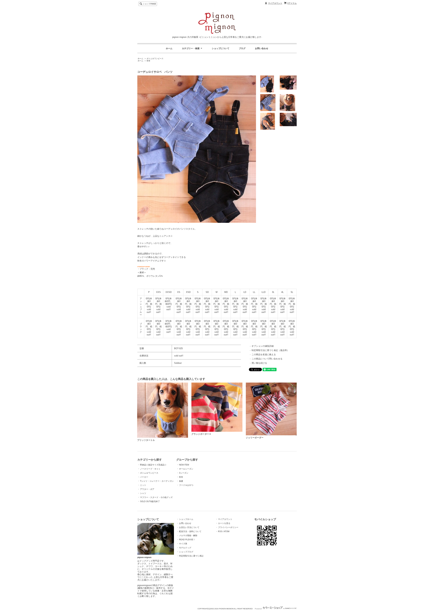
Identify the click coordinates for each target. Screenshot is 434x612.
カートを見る (224, 523)
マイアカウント (275, 3)
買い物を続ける (259, 363)
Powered (258, 609)
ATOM (226, 531)
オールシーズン (186, 469)
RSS (220, 531)
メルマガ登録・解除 (188, 535)
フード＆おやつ (186, 485)
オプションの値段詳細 (263, 346)
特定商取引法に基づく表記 (191, 556)
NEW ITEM (184, 465)
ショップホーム (186, 519)
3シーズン (183, 473)
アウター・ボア (147, 489)
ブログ (242, 48)
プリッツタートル (146, 440)
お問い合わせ (261, 48)
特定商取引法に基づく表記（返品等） (270, 350)
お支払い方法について (189, 527)
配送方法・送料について (190, 531)
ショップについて (220, 48)
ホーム (169, 48)
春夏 (181, 481)
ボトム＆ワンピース (155, 58)
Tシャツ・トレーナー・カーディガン (157, 481)
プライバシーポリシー (228, 527)
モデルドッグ (185, 548)
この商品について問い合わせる (267, 358)
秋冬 (148, 61)
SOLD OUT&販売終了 (150, 501)
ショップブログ (186, 552)
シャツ (143, 493)
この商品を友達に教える (264, 354)
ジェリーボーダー (254, 437)
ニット (143, 485)
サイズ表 (183, 543)
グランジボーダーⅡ (201, 434)
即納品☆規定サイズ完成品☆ (153, 465)
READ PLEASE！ (187, 539)
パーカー (144, 477)
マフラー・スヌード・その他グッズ (156, 497)
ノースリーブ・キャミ (150, 469)
